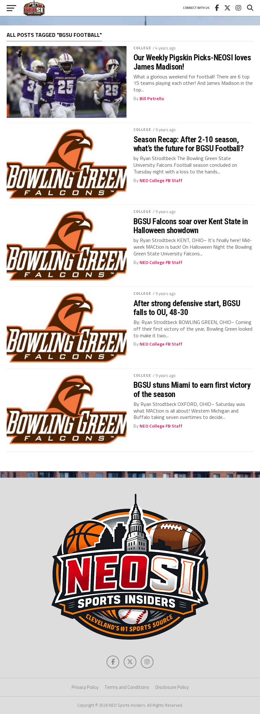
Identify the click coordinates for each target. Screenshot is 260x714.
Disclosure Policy (172, 687)
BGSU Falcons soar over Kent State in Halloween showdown (190, 226)
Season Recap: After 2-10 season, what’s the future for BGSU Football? (188, 144)
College (142, 48)
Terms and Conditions (126, 687)
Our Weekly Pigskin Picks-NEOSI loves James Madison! (192, 62)
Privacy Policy (85, 687)
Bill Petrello (152, 98)
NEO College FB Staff (161, 180)
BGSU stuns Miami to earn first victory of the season (191, 389)
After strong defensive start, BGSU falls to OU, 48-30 (186, 308)
